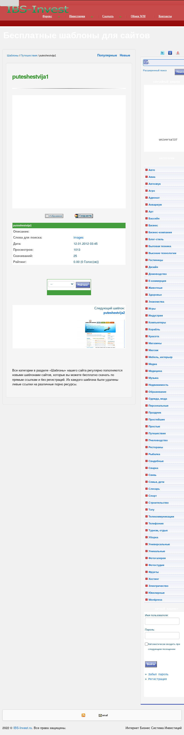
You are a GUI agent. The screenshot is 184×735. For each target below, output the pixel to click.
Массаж (153, 350)
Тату (151, 509)
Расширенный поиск (155, 70)
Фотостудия (156, 565)
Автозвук (155, 183)
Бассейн (154, 218)
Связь (152, 475)
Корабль (154, 329)
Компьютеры (157, 322)
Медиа (153, 364)
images (79, 237)
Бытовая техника (160, 246)
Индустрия (156, 315)
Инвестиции (77, 16)
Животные (155, 287)
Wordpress (155, 599)
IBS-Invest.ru (22, 727)
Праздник (155, 412)
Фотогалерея (157, 558)
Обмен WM (138, 16)
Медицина (155, 371)
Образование (157, 391)
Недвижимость (158, 384)
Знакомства (156, 301)
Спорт (153, 495)
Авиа (152, 176)
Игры (152, 308)
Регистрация (157, 679)
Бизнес (153, 225)
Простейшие (157, 419)
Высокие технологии (162, 253)
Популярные (107, 55)
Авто (152, 170)
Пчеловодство (158, 440)
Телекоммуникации (161, 516)
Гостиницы (156, 260)
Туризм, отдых (158, 530)
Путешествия (29, 55)
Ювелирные (157, 592)
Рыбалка (154, 454)
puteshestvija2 (114, 312)
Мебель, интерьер (160, 357)
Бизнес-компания (160, 232)
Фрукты (154, 572)
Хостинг (154, 578)
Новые (125, 55)
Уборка (153, 537)
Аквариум (155, 204)
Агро (152, 190)
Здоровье (155, 294)
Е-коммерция (157, 280)
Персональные (158, 405)
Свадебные (156, 461)
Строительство (159, 502)
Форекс (47, 16)
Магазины (155, 343)
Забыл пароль (158, 674)
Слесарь (154, 488)
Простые (154, 426)
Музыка (153, 377)
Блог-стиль (156, 239)
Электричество (158, 585)
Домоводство (158, 273)
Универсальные (159, 544)
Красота (154, 336)
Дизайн (153, 267)
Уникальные (157, 551)
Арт (151, 211)
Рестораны (156, 447)
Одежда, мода (158, 398)
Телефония (156, 523)
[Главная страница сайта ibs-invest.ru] (37, 9)
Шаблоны (12, 55)
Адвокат (154, 197)
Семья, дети (156, 481)
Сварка (153, 468)
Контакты (165, 16)
